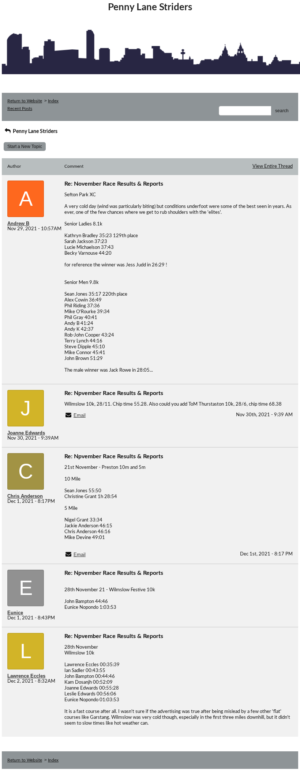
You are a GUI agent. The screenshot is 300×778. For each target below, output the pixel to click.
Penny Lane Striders (34, 131)
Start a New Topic (24, 146)
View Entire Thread (272, 166)
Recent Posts (19, 108)
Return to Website (24, 101)
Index (53, 101)
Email (80, 415)
